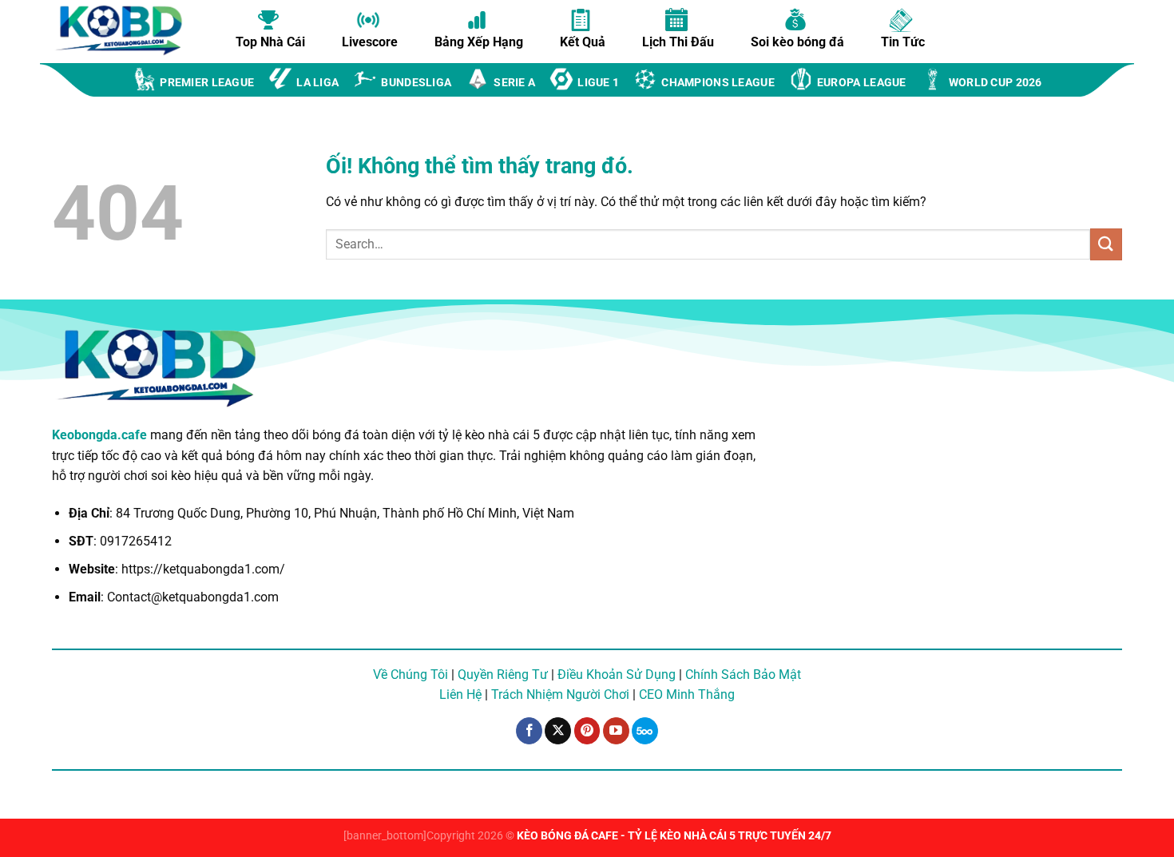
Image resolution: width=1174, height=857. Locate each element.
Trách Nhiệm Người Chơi (560, 694)
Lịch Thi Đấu (678, 41)
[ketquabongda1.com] (128, 30)
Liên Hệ (460, 694)
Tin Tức (903, 41)
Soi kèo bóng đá (797, 41)
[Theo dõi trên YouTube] (616, 730)
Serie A (514, 82)
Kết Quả (582, 41)
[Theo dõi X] (558, 730)
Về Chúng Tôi (410, 674)
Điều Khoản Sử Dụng (616, 674)
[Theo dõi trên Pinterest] (587, 730)
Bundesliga (416, 82)
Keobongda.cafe (99, 434)
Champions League (718, 82)
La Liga (317, 82)
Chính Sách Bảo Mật (743, 674)
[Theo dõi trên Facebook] (529, 730)
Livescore (370, 41)
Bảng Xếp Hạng (478, 41)
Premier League (207, 82)
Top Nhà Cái (270, 41)
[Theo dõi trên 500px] (645, 730)
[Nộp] (1106, 244)
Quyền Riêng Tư (503, 674)
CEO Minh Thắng (687, 694)
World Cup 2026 (995, 82)
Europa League (861, 82)
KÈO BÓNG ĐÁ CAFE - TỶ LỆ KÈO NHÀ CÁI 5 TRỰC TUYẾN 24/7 (674, 836)
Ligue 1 (598, 82)
